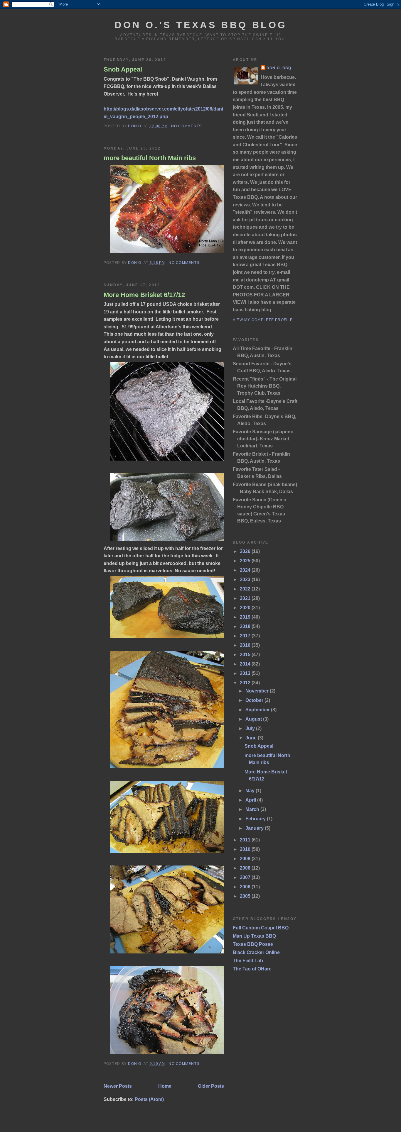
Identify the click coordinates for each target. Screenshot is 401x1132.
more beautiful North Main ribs (150, 158)
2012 (246, 682)
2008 (246, 867)
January (255, 828)
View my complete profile (263, 320)
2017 (246, 635)
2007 (246, 877)
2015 (246, 654)
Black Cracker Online (256, 952)
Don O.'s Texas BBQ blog (200, 25)
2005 (246, 896)
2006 (246, 886)
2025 (246, 560)
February (256, 818)
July (250, 728)
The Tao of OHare (252, 968)
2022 (246, 588)
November (257, 690)
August (254, 719)
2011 (246, 839)
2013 (246, 673)
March (252, 809)
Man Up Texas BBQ (254, 936)
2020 (246, 607)
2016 (246, 645)
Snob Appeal (123, 69)
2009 (246, 858)
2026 (246, 551)
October (254, 700)
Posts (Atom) (149, 1099)
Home (164, 1086)
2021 (246, 598)
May (250, 790)
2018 (246, 626)
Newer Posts (118, 1086)
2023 (246, 579)
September (258, 709)
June (251, 737)
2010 (246, 849)
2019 (246, 617)
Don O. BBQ (279, 68)
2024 (246, 570)
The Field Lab (248, 960)
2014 (246, 663)
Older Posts (211, 1086)
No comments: (187, 126)
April (251, 799)
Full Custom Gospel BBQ (261, 927)
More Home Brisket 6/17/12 (144, 294)
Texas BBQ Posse (253, 944)
